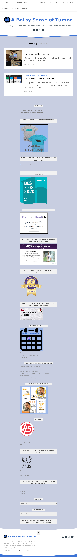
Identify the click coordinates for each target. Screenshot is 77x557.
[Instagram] (40, 30)
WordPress (16, 550)
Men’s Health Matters (65, 3)
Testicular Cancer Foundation (29, 371)
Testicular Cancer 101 (10, 8)
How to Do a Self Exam (44, 3)
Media (24, 8)
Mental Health (29, 51)
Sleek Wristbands (25, 489)
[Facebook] (37, 30)
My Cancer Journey (22, 3)
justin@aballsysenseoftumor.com (31, 112)
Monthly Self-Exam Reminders (30, 366)
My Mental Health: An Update (36, 54)
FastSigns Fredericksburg (28, 487)
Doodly (22, 493)
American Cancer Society (28, 378)
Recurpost (23, 491)
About (7, 3)
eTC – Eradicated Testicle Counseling (39, 79)
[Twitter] (34, 30)
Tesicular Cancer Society (27, 369)
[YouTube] (43, 30)
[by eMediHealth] (26, 165)
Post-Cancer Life (41, 51)
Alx (29, 550)
